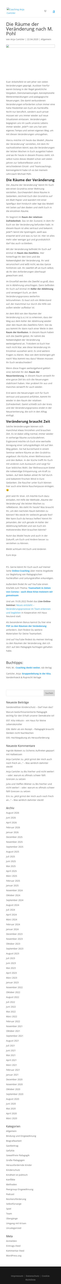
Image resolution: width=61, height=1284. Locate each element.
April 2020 (11, 1113)
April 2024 (11, 914)
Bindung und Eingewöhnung (21, 1135)
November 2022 (14, 987)
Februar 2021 (13, 1069)
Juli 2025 (10, 856)
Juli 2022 (10, 1001)
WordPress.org (13, 1255)
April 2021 (11, 1060)
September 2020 (14, 1094)
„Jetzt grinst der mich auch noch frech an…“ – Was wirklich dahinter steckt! (29, 763)
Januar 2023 (12, 982)
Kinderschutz (13, 1169)
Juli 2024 (10, 909)
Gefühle (10, 1150)
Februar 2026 (13, 827)
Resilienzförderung (16, 1199)
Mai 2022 (11, 1011)
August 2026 (12, 812)
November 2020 (14, 1084)
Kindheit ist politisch (17, 1174)
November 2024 (14, 890)
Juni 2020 (11, 1103)
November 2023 (14, 938)
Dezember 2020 (14, 1079)
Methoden (11, 1184)
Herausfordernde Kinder (19, 1165)
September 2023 (14, 948)
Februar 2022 (13, 1021)
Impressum (17, 1275)
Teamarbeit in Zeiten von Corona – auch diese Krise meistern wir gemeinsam (29, 591)
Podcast (10, 1194)
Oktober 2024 (13, 895)
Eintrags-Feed (13, 1245)
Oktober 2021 (13, 1030)
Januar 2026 (12, 832)
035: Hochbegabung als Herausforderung (27, 737)
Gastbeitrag (12, 1145)
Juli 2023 (10, 958)
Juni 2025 (11, 861)
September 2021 (14, 1035)
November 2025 (14, 841)
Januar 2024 (12, 929)
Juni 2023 (11, 963)
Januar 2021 (12, 1074)
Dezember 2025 (14, 836)
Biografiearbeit (14, 1140)
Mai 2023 (11, 967)
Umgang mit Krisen (16, 1223)
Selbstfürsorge (13, 1203)
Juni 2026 (11, 817)
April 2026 (11, 822)
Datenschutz (32, 1275)
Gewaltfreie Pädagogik (17, 1155)
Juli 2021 (10, 1045)
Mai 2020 (11, 1108)
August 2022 (12, 997)
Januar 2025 (12, 885)
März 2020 (11, 1118)
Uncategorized (13, 1228)
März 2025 (11, 875)
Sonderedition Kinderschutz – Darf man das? (29, 707)
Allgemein (46, 39)
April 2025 (11, 870)
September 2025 (14, 846)
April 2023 (11, 972)
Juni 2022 (11, 1006)
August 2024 (12, 904)
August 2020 (12, 1098)
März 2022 (11, 1016)
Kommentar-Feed (15, 1250)
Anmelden (11, 1240)
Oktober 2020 (13, 1089)
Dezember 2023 (14, 933)
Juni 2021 (11, 1050)
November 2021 (14, 1026)
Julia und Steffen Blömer (19, 783)
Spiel (8, 1208)
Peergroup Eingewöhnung (19, 1189)
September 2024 (14, 900)
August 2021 (12, 1040)
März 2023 (11, 977)
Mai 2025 (11, 866)
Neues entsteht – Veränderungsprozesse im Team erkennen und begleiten (28, 609)
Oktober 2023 (13, 943)
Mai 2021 (11, 1055)
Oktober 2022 (13, 992)
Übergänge (12, 1218)
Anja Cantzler (17, 39)
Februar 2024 (13, 924)
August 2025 (12, 851)
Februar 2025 (13, 880)
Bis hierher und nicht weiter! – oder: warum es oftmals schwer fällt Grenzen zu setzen (30, 775)
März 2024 (11, 919)
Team (9, 1213)
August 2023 (12, 953)
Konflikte (10, 1179)
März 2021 (11, 1064)
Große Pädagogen (15, 1160)
